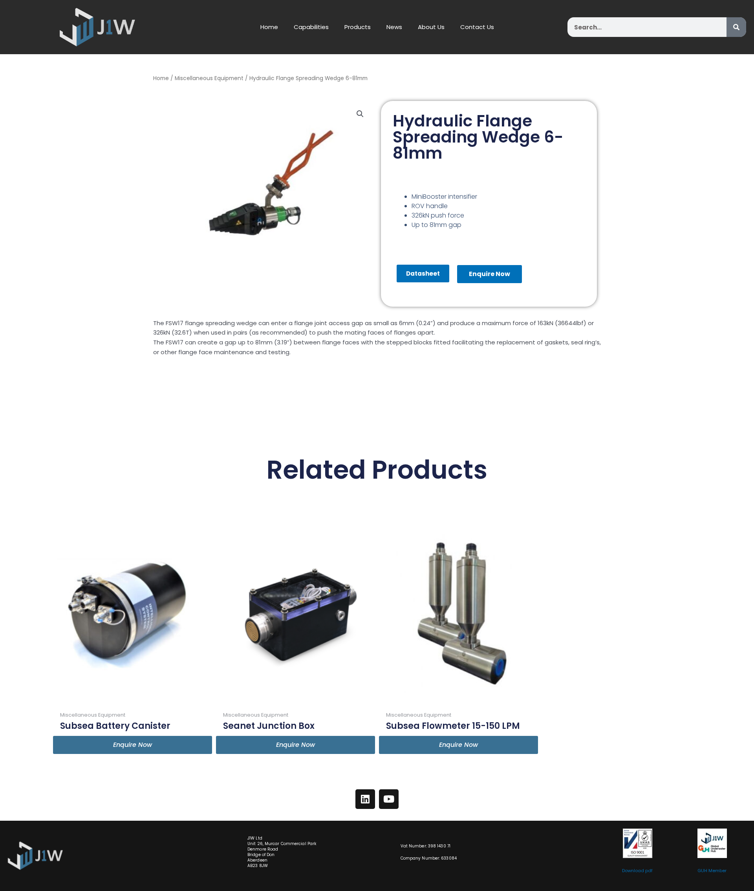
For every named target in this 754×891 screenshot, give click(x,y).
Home (269, 27)
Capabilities (311, 27)
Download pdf (637, 870)
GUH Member (712, 870)
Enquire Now (489, 273)
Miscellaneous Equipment (209, 78)
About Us (431, 27)
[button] (360, 114)
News (394, 27)
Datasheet (423, 273)
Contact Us (477, 27)
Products (357, 27)
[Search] (736, 27)
